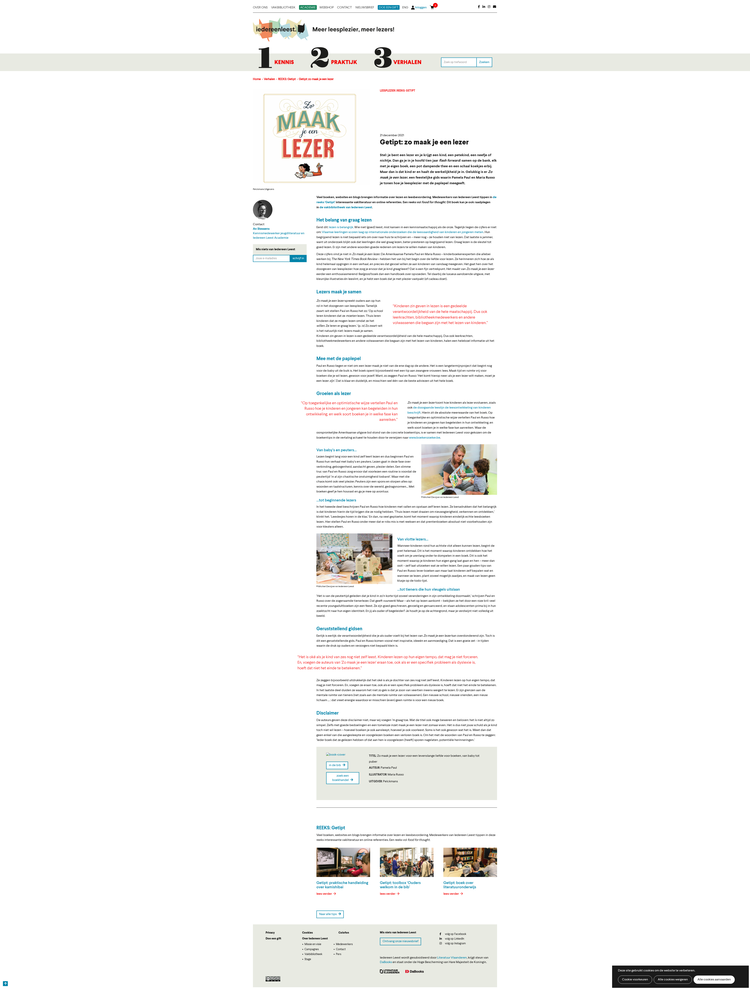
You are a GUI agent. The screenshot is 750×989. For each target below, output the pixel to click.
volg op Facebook (455, 934)
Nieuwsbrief (364, 7)
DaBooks (386, 962)
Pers (338, 954)
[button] (459, 469)
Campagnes (311, 949)
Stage (307, 959)
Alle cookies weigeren (673, 979)
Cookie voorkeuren (635, 979)
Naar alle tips (328, 914)
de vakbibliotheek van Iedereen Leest (346, 207)
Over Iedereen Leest (315, 938)
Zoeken (484, 62)
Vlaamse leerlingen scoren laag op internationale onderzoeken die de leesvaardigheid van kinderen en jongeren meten (402, 232)
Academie (308, 7)
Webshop (326, 7)
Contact (344, 7)
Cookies (307, 932)
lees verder (324, 894)
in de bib (335, 765)
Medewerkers (344, 944)
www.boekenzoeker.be (424, 437)
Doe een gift (388, 7)
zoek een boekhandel (340, 778)
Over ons (260, 7)
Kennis (284, 62)
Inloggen (421, 7)
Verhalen (407, 62)
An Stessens (261, 229)
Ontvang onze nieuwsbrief (400, 941)
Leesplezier (387, 90)
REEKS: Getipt (287, 79)
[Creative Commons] (273, 978)
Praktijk (344, 62)
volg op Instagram (455, 943)
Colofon (343, 932)
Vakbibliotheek (283, 7)
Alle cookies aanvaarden (714, 979)
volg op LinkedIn (454, 938)
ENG (405, 7)
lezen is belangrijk (341, 227)
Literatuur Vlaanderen (452, 957)
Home (257, 79)
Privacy (270, 932)
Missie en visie (312, 944)
